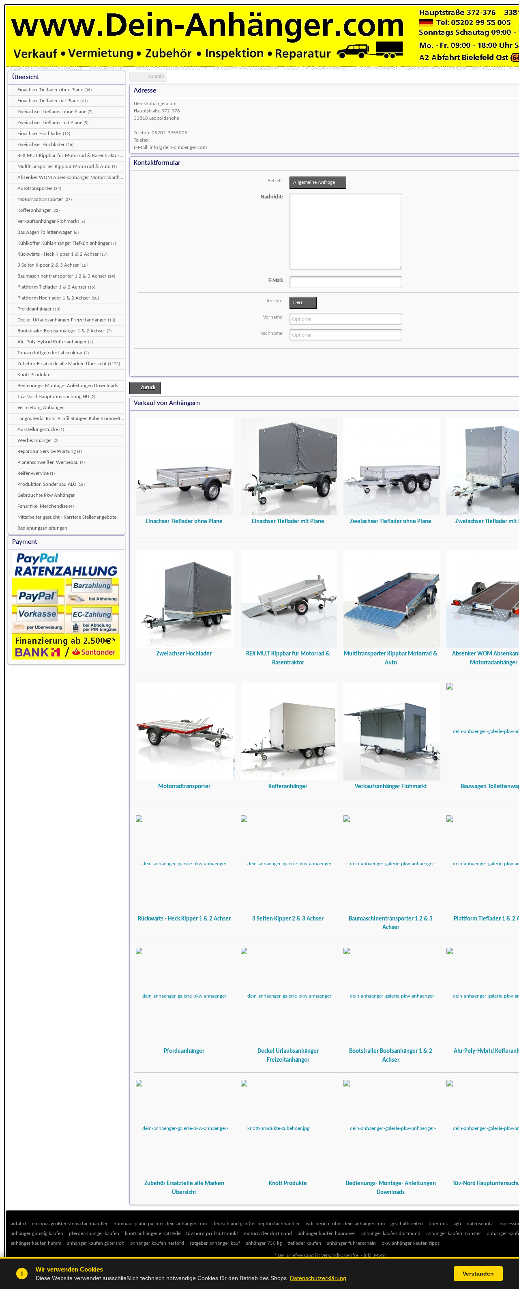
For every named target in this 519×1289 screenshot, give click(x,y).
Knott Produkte (288, 1183)
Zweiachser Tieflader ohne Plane (390, 521)
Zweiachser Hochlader (184, 654)
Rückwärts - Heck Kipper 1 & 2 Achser (184, 919)
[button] (318, 183)
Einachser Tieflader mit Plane (288, 521)
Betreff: (275, 180)
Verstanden (478, 1273)
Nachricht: (272, 197)
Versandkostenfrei (340, 1255)
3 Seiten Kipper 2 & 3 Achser (288, 919)
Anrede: (274, 301)
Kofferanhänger (287, 786)
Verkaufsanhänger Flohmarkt (391, 786)
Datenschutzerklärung (318, 1278)
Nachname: (271, 333)
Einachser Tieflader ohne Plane (184, 521)
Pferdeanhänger (184, 1051)
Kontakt (156, 76)
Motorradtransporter (184, 786)
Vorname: (273, 317)
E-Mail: (275, 280)
